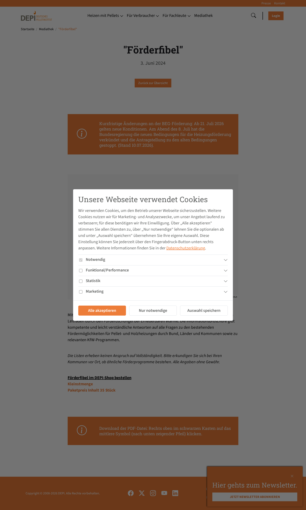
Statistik (93, 281)
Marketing (94, 291)
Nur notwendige (153, 310)
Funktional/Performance (107, 270)
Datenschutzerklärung (185, 248)
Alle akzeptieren (102, 310)
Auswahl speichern (203, 310)
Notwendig (95, 259)
